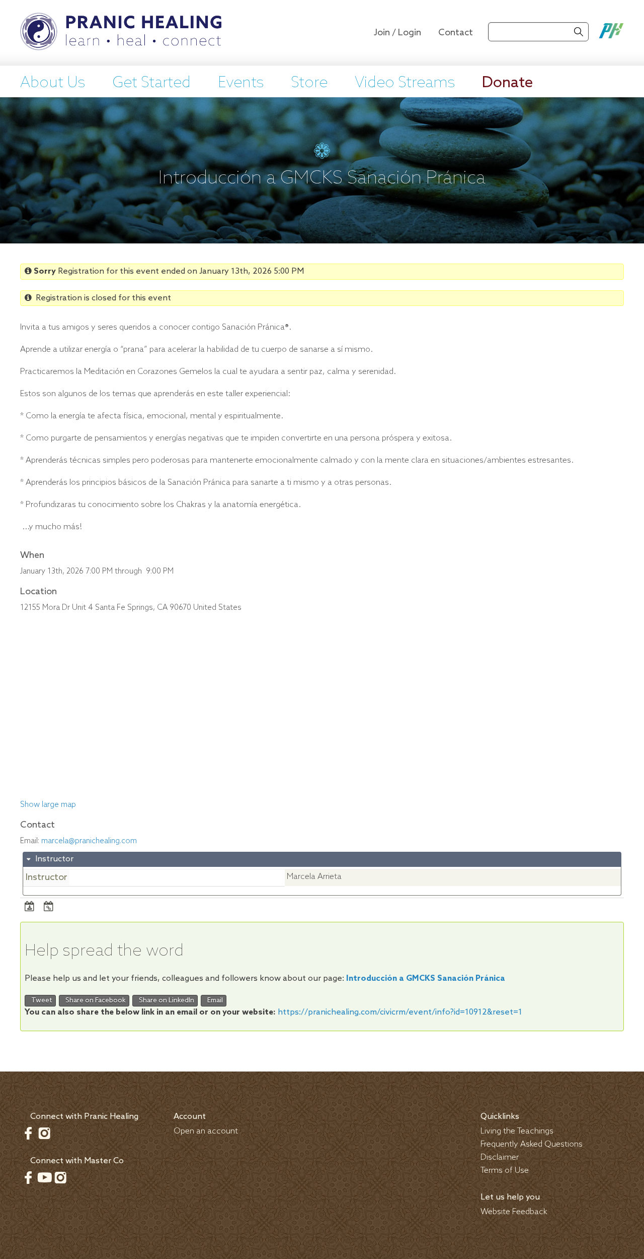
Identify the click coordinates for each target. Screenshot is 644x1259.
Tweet (40, 1000)
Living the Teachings (516, 1131)
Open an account (206, 1131)
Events (241, 83)
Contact (455, 32)
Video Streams (405, 83)
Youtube (44, 1177)
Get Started (151, 83)
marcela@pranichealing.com (89, 841)
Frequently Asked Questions (531, 1144)
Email (213, 1000)
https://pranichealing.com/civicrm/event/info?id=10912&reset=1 (400, 1012)
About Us (52, 83)
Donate (507, 83)
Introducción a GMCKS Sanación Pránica (425, 978)
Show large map (48, 804)
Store (309, 83)
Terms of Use (504, 1170)
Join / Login (397, 32)
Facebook (28, 1133)
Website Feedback (513, 1212)
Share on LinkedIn (165, 1000)
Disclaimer (499, 1157)
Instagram (44, 1133)
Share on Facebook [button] (94, 1000)
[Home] (120, 33)
